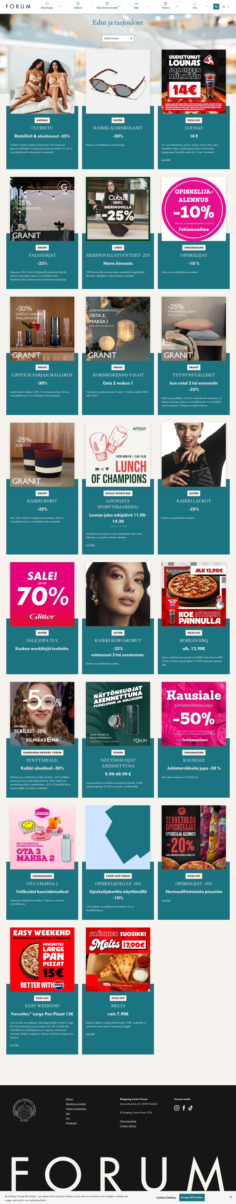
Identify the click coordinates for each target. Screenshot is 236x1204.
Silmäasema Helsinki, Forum (42, 752)
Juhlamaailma (194, 247)
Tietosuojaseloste (128, 1121)
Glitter (118, 120)
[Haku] (216, 6)
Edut (68, 1113)
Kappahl (42, 120)
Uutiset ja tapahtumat (76, 1108)
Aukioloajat (47, 7)
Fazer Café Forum (118, 876)
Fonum (118, 752)
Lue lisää (166, 159)
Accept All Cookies (192, 1197)
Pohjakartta (71, 1123)
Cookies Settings (128, 1126)
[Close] (230, 1197)
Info (68, 1118)
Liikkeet (69, 1099)
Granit (42, 247)
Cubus (118, 247)
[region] (118, 1197)
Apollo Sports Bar (118, 493)
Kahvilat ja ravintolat (76, 1104)
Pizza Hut (194, 120)
